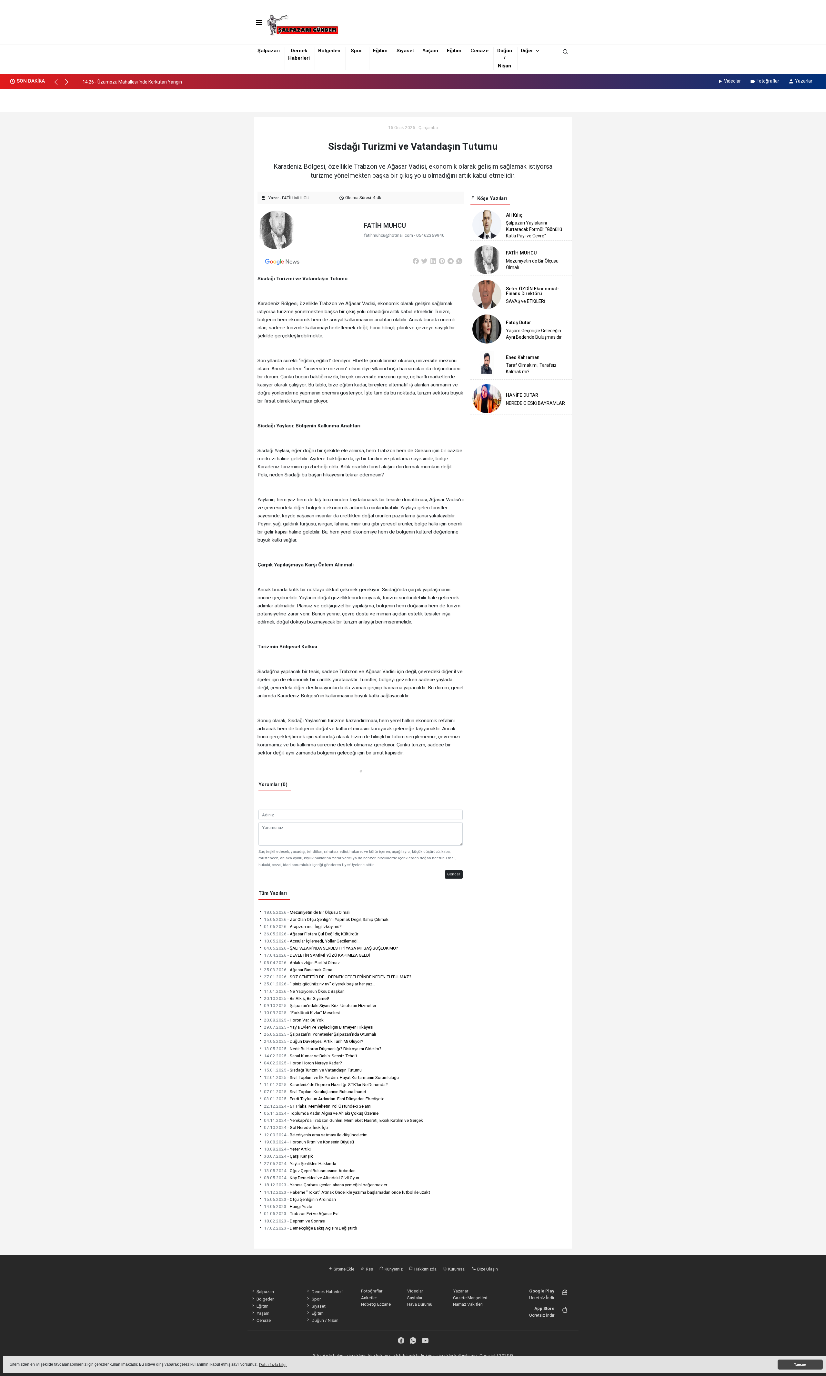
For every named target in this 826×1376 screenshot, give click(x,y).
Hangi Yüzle (288, 1206)
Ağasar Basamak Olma (298, 969)
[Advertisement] (413, 98)
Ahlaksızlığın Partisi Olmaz (302, 962)
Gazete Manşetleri (470, 1297)
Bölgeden (329, 51)
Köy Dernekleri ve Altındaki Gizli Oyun (311, 1177)
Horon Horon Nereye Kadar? (303, 1062)
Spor (356, 51)
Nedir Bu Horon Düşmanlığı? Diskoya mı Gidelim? (322, 1048)
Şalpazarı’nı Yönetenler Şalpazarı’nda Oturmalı (320, 1034)
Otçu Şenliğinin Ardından (300, 1199)
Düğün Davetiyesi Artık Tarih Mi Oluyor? (313, 1041)
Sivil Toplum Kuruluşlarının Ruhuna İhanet (315, 1091)
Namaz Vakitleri (468, 1304)
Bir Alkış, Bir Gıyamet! (296, 998)
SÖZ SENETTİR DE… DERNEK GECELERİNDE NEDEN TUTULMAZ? (337, 976)
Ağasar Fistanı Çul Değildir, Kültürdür (311, 933)
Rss (369, 1268)
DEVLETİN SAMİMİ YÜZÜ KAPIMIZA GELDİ (317, 955)
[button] (59, 85)
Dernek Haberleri (327, 1291)
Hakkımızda (425, 1268)
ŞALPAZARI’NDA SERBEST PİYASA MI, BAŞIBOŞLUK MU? (331, 948)
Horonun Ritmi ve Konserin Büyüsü (309, 1141)
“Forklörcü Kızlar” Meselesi (302, 1012)
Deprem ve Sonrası (294, 1220)
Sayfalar (414, 1297)
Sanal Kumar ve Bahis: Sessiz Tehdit (310, 1055)
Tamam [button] (800, 1365)
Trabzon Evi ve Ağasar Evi (301, 1213)
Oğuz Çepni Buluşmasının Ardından (310, 1170)
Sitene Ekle (343, 1268)
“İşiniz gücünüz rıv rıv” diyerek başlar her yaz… (319, 983)
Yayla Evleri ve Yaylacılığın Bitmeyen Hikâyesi (318, 1027)
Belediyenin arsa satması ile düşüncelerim (316, 1134)
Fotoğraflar (768, 81)
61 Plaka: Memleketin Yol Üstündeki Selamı (317, 1106)
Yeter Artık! (287, 1149)
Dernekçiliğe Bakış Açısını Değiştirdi (310, 1228)
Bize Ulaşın (487, 1268)
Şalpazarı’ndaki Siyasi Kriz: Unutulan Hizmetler (320, 1005)
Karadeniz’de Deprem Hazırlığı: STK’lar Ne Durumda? (326, 1084)
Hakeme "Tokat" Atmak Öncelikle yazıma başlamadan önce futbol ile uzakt (347, 1192)
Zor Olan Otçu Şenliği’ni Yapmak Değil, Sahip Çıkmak (326, 919)
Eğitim (380, 51)
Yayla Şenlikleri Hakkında (300, 1163)
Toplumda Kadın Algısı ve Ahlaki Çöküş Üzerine (321, 1113)
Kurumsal (456, 1268)
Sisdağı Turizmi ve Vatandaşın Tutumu (313, 1069)
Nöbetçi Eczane (376, 1304)
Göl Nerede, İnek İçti (296, 1127)
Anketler (369, 1297)
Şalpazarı (268, 51)
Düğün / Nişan (504, 58)
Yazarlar (803, 81)
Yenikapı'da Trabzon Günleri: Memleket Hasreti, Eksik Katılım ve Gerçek (343, 1120)
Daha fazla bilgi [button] (273, 1364)
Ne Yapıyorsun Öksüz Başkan (304, 991)
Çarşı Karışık (288, 1156)
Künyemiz (393, 1268)
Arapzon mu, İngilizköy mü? (303, 926)
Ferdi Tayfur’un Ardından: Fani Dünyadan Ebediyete (324, 1098)
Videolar (732, 81)
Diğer (527, 51)
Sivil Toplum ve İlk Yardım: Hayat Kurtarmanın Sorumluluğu (331, 1077)
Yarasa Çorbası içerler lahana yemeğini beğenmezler (325, 1184)
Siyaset (405, 51)
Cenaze (479, 51)
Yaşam (430, 51)
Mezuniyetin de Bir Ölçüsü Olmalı (307, 912)
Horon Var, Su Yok (294, 1019)
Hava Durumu (419, 1304)
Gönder (453, 874)
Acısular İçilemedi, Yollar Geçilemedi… (312, 940)
